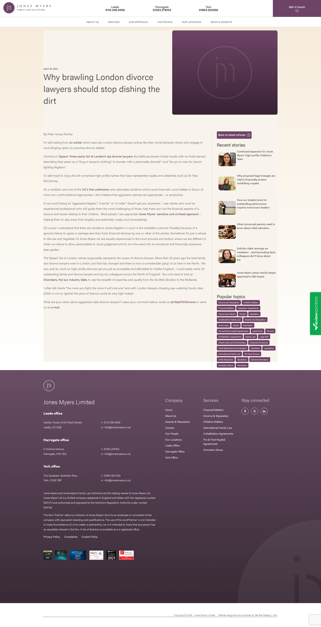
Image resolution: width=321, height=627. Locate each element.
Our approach (138, 22)
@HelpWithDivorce (183, 302)
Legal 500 (264, 336)
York (208, 8)
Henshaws (242, 365)
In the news (224, 325)
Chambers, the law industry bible (65, 279)
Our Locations (173, 439)
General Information (260, 359)
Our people (165, 22)
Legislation (269, 348)
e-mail (55, 307)
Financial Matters (226, 308)
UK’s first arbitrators (95, 189)
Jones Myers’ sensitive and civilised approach (169, 214)
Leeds (115, 8)
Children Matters (250, 302)
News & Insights (221, 22)
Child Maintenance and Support (233, 348)
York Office (171, 457)
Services (114, 22)
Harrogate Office (175, 451)
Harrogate (162, 8)
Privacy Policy (51, 537)
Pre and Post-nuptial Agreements (233, 330)
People (243, 313)
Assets (236, 325)
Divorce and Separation (229, 302)
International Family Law (229, 353)
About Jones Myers (227, 313)
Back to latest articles (231, 135)
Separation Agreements (248, 308)
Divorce (270, 330)
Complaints (71, 537)
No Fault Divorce (251, 353)
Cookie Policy (90, 537)
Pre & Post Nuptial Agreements (214, 442)
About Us (92, 22)
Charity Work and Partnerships (232, 342)
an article (75, 142)
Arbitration (248, 325)
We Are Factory (263, 615)
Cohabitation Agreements (230, 336)
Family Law (250, 336)
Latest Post (257, 330)
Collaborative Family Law (230, 319)
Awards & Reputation (177, 422)
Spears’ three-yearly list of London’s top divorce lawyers (96, 156)
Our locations (191, 22)
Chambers (255, 348)
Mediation (254, 313)
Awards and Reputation (255, 319)
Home (168, 410)
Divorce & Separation (216, 416)
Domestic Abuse (226, 365)
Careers (169, 428)
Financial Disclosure (259, 342)
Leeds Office (172, 445)
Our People (171, 433)
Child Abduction (226, 359)
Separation (242, 359)
